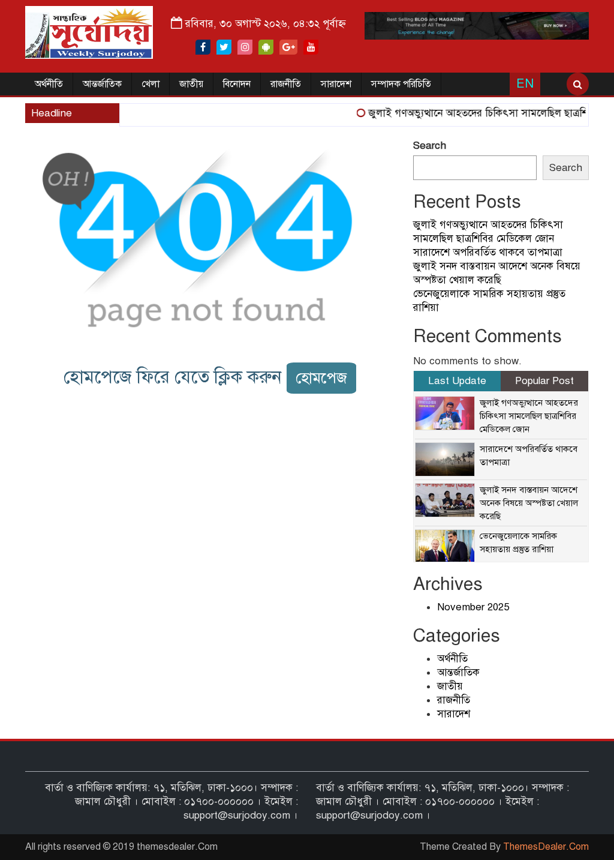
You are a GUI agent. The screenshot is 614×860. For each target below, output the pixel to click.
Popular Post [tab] (544, 380)
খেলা (150, 84)
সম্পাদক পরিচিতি (401, 84)
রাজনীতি (285, 84)
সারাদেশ (336, 84)
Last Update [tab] (457, 380)
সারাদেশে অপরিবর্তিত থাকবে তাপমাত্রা (487, 252)
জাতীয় (191, 84)
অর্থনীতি (49, 84)
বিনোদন (237, 84)
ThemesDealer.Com (546, 847)
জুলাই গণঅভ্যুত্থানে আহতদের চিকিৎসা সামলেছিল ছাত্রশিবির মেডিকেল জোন (529, 416)
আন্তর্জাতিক (102, 84)
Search (429, 145)
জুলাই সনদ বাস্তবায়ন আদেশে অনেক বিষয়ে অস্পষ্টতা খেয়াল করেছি (529, 503)
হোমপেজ (321, 377)
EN (525, 84)
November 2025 (473, 607)
